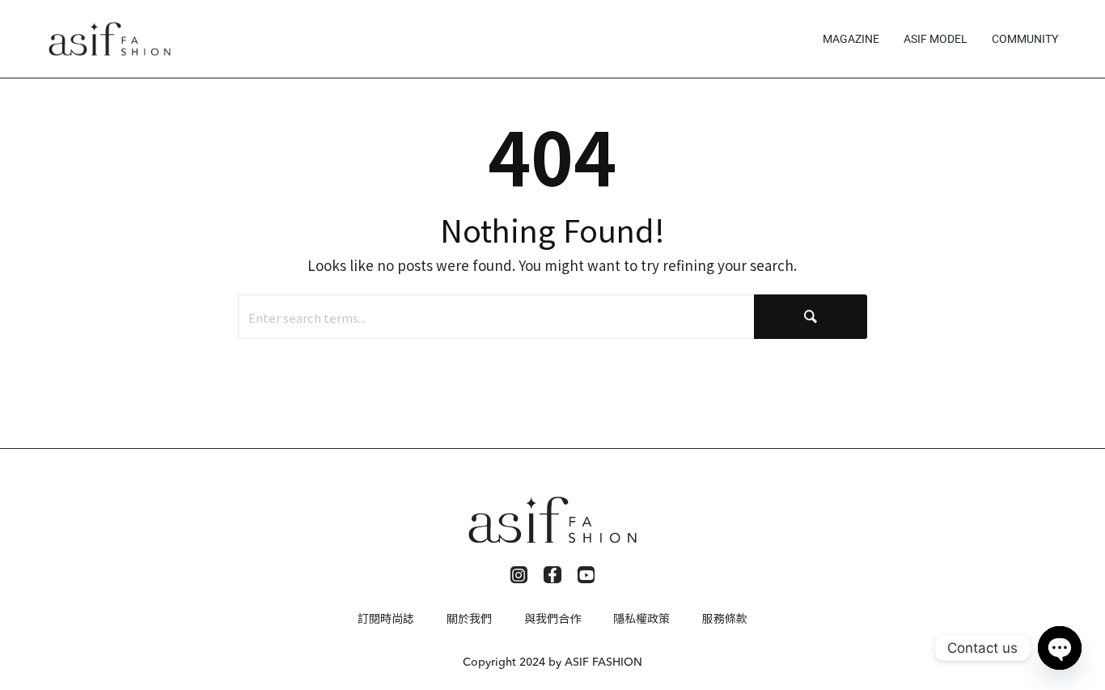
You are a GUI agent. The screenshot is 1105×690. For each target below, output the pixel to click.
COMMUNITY (1025, 38)
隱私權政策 (641, 618)
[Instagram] (519, 575)
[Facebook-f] (552, 575)
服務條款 (724, 618)
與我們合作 (552, 618)
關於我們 (469, 618)
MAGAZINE (851, 38)
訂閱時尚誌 (386, 618)
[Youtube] (586, 575)
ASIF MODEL (935, 38)
